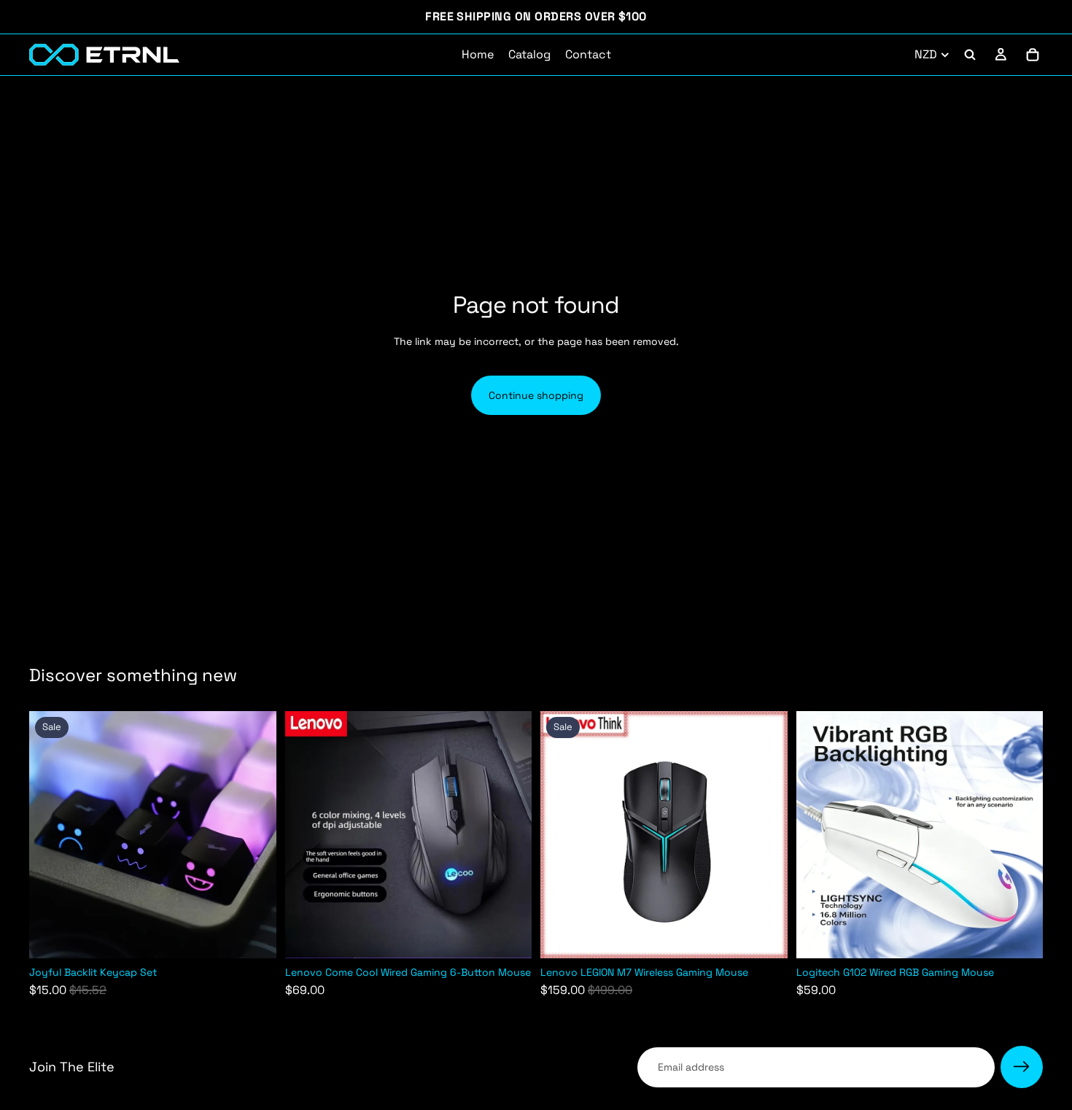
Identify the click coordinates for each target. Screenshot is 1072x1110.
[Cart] (1033, 55)
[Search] (970, 55)
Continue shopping (536, 395)
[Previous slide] (51, 835)
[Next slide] (254, 835)
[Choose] (765, 936)
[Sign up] (1022, 1067)
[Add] (254, 936)
